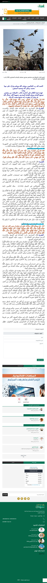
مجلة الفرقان (42, 553)
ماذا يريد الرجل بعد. (33, 530)
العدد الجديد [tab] (34, 365)
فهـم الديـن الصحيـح (30, 22)
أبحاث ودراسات (38, 22)
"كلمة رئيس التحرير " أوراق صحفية (34, 405)
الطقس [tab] (13, 462)
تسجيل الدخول (5, 1)
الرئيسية (43, 22)
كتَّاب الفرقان (41, 425)
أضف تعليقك (40, 359)
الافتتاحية (42, 415)
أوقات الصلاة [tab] (34, 462)
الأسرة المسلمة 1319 (33, 536)
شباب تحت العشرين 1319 (32, 541)
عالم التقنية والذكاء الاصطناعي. (30, 547)
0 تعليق (3, 72)
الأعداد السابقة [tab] (20, 365)
